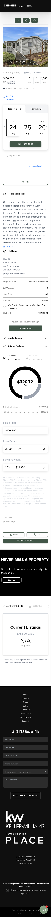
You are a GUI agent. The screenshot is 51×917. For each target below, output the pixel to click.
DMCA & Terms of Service (27, 914)
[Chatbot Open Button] (43, 909)
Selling (25, 706)
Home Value (26, 713)
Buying (25, 702)
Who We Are (25, 717)
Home (25, 694)
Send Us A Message (25, 795)
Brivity (23, 910)
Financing (26, 710)
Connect (25, 721)
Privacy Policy (9, 914)
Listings (25, 698)
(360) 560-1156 (25, 864)
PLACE (29, 886)
